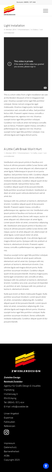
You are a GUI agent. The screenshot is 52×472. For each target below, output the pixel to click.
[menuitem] (44, 10)
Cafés (35, 153)
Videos (35, 30)
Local (40, 153)
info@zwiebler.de (19, 406)
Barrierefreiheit (11, 451)
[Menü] (44, 10)
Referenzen (9, 426)
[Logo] (21, 10)
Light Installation (14, 25)
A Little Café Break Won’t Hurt (23, 149)
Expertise (8, 417)
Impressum (9, 443)
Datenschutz (10, 447)
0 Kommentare (23, 30)
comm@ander (9, 33)
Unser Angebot (11, 413)
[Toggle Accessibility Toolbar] (46, 466)
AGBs (7, 455)
